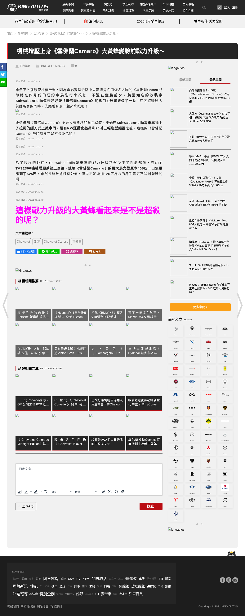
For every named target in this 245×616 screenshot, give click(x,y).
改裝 (37, 241)
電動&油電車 (148, 4)
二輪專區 (188, 4)
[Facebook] (222, 580)
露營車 (106, 594)
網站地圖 (42, 606)
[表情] (123, 491)
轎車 (84, 586)
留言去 (97, 251)
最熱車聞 (215, 80)
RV (78, 578)
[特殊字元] (116, 491)
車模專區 (88, 4)
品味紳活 (168, 10)
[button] (28, 491)
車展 (142, 578)
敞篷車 (15, 578)
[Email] (235, 580)
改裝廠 (33, 594)
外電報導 (128, 10)
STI (160, 578)
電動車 (59, 594)
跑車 (77, 586)
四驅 (107, 586)
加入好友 (51, 251)
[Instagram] (228, 580)
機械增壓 (131, 578)
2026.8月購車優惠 (151, 21)
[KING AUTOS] (27, 7)
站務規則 (56, 606)
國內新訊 (108, 10)
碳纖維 (124, 586)
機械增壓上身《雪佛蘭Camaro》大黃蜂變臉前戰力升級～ (84, 33)
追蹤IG (74, 251)
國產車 (112, 578)
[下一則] (239, 305)
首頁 (10, 33)
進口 (54, 586)
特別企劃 (188, 10)
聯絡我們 (13, 606)
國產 (47, 586)
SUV (71, 578)
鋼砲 (168, 586)
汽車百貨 (136, 594)
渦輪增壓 (151, 578)
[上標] (103, 491)
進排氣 (151, 586)
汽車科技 (168, 4)
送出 (151, 506)
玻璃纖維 (138, 586)
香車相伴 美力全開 (208, 21)
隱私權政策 (28, 606)
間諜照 (108, 4)
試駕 (120, 578)
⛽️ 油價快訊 (93, 21)
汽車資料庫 (88, 10)
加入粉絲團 (28, 251)
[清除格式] (45, 491)
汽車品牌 (148, 10)
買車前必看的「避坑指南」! (36, 21)
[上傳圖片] (19, 491)
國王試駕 (51, 579)
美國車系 (70, 594)
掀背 (115, 594)
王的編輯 (24, 65)
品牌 (114, 586)
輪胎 (24, 578)
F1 (41, 586)
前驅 (92, 586)
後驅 (99, 586)
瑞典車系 (89, 594)
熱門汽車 (68, 10)
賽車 (31, 578)
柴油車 (123, 594)
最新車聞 (68, 4)
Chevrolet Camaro (56, 241)
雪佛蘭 (77, 241)
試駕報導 (128, 4)
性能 (34, 586)
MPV (86, 578)
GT (97, 594)
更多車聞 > (200, 307)
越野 (62, 586)
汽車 (69, 586)
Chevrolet (23, 241)
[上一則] (5, 305)
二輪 (160, 586)
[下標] (110, 491)
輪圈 (38, 578)
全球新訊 (39, 33)
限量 (168, 578)
